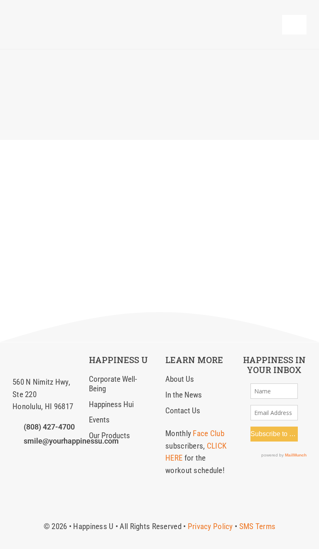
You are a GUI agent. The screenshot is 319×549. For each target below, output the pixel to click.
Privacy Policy (210, 526)
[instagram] (29, 458)
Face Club (208, 433)
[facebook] (15, 458)
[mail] (58, 458)
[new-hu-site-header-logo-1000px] (69, 14)
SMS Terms (257, 526)
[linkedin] (44, 458)
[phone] (72, 458)
